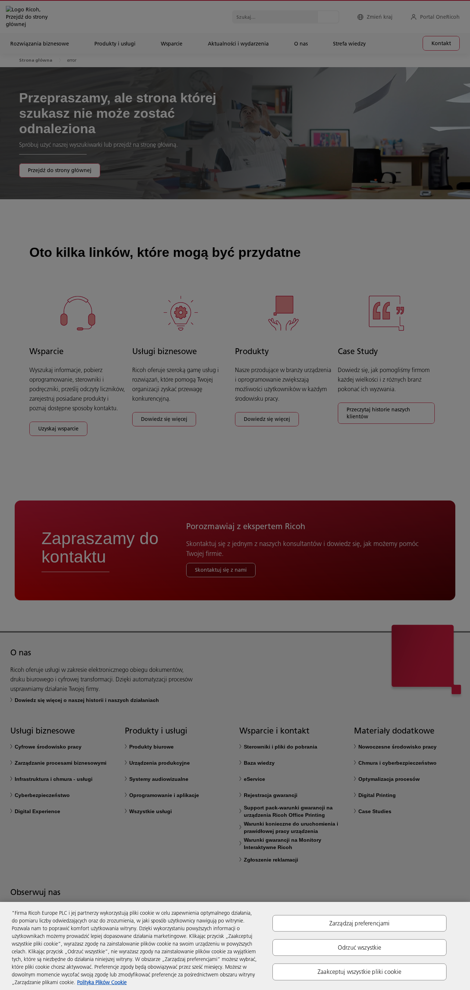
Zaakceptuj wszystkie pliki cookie (359, 971)
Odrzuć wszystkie (360, 947)
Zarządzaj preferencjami (359, 923)
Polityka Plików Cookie (102, 982)
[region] (235, 946)
